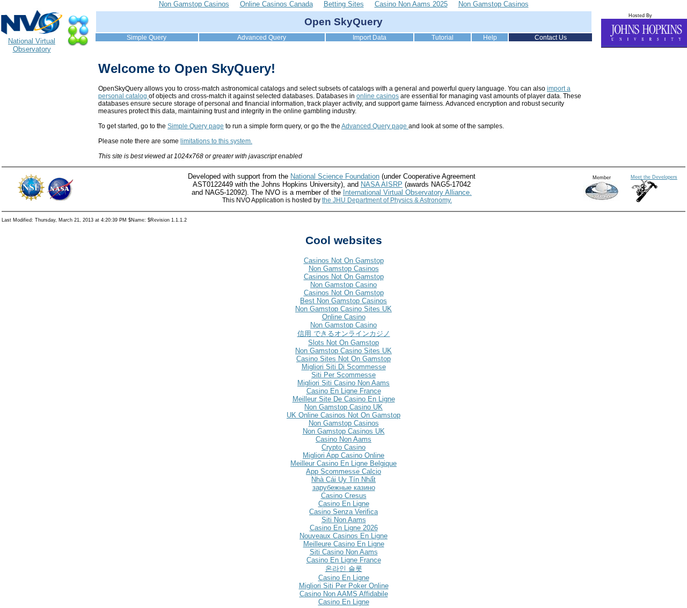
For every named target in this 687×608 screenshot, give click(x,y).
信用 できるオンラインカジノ (343, 333)
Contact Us (551, 37)
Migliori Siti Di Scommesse (344, 367)
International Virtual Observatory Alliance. (407, 192)
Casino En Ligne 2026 (344, 528)
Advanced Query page (374, 126)
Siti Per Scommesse (343, 375)
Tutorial (443, 37)
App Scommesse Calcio (343, 471)
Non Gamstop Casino (343, 285)
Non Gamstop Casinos (344, 269)
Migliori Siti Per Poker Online (344, 586)
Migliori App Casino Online (343, 455)
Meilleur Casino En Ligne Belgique (343, 463)
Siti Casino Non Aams (344, 552)
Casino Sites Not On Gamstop (343, 359)
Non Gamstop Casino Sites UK (343, 309)
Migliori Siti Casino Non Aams (343, 383)
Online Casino (344, 317)
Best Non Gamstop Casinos (343, 301)
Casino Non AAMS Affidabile (343, 594)
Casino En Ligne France (343, 391)
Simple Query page (195, 126)
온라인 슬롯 (343, 569)
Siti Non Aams (343, 520)
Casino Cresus (344, 496)
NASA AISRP (382, 184)
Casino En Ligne (343, 504)
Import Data (369, 37)
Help (490, 37)
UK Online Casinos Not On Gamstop (343, 415)
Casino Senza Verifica (343, 512)
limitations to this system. (216, 141)
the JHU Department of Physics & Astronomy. (387, 200)
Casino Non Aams (343, 439)
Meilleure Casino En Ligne (343, 544)
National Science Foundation (334, 176)
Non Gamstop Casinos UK (344, 431)
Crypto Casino (343, 447)
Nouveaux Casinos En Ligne (343, 536)
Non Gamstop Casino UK (343, 407)
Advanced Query (261, 37)
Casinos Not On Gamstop (344, 261)
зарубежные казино (343, 488)
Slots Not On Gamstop (343, 343)
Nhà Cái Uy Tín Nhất (343, 479)
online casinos (377, 96)
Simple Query (146, 37)
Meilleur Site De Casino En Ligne (344, 399)
